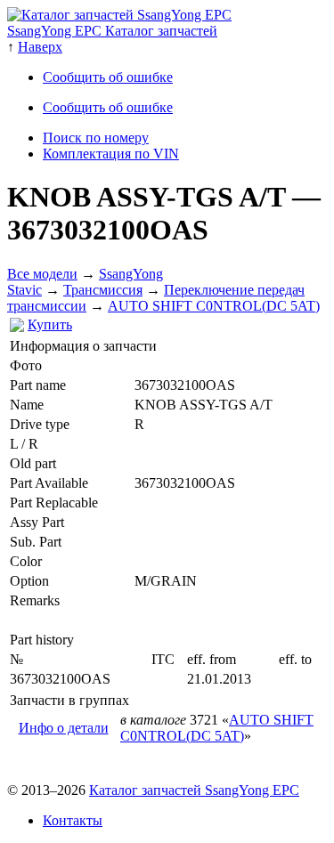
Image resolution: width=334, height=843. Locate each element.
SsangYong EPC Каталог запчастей (112, 30)
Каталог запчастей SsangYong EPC (194, 790)
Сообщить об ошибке (108, 77)
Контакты (72, 820)
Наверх (40, 46)
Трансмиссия (103, 289)
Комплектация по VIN (111, 153)
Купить (50, 324)
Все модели (42, 273)
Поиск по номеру (96, 137)
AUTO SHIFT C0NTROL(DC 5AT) (214, 305)
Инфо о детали (64, 727)
